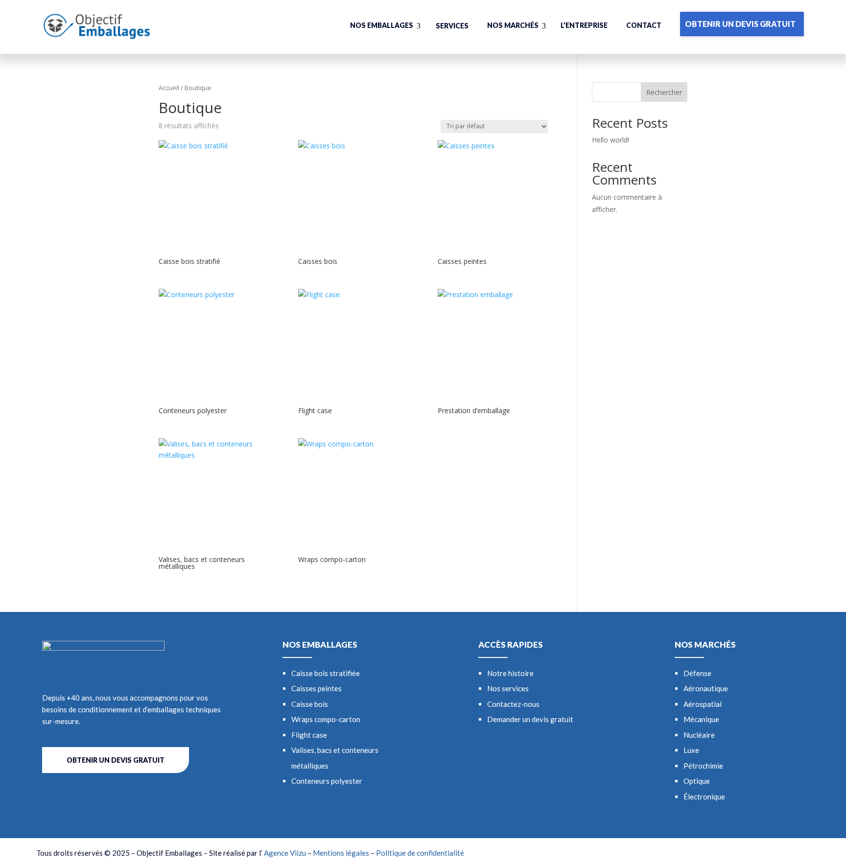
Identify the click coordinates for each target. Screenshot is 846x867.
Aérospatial (702, 704)
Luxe (691, 750)
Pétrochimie (703, 765)
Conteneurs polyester (326, 780)
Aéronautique (705, 688)
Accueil (169, 87)
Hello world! (610, 139)
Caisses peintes (316, 688)
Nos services (508, 688)
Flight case (309, 734)
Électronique (704, 796)
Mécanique (701, 719)
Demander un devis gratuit (530, 719)
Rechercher (664, 92)
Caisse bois (309, 704)
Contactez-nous (513, 704)
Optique (696, 780)
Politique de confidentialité (420, 852)
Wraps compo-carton (325, 719)
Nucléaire (699, 734)
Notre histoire (510, 673)
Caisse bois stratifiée (325, 673)
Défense (697, 673)
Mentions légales (341, 852)
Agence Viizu (285, 852)
